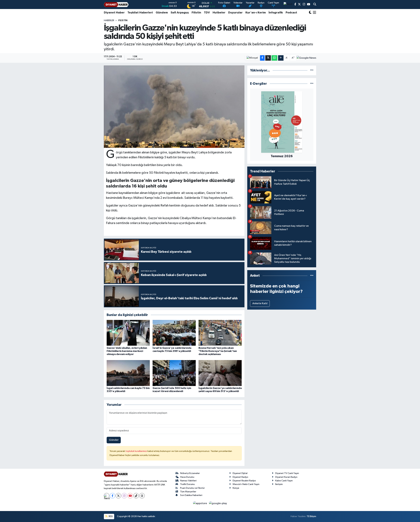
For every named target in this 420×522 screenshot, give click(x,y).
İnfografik (276, 12)
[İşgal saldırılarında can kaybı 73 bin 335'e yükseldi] (128, 373)
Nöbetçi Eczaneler (190, 473)
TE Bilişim (311, 516)
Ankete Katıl (259, 303)
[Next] (106, 495)
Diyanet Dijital (240, 473)
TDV (207, 12)
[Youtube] (130, 495)
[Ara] (314, 4)
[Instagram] (124, 495)
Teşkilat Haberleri (140, 12)
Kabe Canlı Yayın (284, 480)
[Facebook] (112, 495)
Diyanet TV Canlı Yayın (287, 473)
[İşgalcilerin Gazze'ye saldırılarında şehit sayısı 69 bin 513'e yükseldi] (220, 373)
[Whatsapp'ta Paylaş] (274, 58)
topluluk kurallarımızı (136, 451)
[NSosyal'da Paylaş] (252, 58)
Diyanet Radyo (240, 477)
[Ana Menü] (314, 12)
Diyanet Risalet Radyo (244, 480)
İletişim (279, 484)
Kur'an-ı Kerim (255, 12)
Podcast (291, 12)
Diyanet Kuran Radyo (286, 477)
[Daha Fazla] (281, 58)
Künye (236, 488)
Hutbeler (219, 12)
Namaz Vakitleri (188, 480)
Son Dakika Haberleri (191, 495)
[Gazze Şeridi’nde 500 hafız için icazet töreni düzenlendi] (174, 373)
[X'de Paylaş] (268, 58)
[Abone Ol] (306, 58)
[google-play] (218, 503)
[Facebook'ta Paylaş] (262, 58)
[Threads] (142, 495)
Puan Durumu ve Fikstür (192, 488)
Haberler (109, 20)
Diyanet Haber (114, 12)
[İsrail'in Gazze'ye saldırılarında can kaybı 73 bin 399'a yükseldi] (174, 332)
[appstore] (200, 503)
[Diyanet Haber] (116, 4)
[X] (118, 495)
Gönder (114, 440)
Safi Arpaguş (180, 12)
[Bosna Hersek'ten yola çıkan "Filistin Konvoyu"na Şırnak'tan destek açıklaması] (220, 332)
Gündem (162, 12)
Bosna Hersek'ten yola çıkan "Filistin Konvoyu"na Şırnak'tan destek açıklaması (218, 351)
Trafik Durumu (187, 484)
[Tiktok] (136, 495)
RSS (110, 516)
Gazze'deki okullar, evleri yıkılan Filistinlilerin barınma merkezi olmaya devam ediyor (127, 351)
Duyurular (235, 12)
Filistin (196, 12)
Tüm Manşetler (188, 491)
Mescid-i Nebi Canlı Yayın (246, 484)
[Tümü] (311, 70)
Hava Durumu (187, 477)
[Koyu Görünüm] (310, 12)
